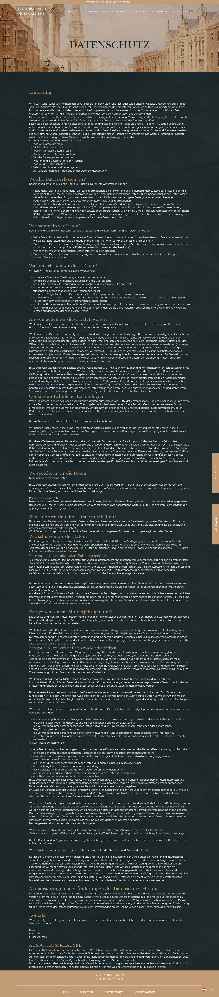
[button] (141, 11)
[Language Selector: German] (207, 990)
